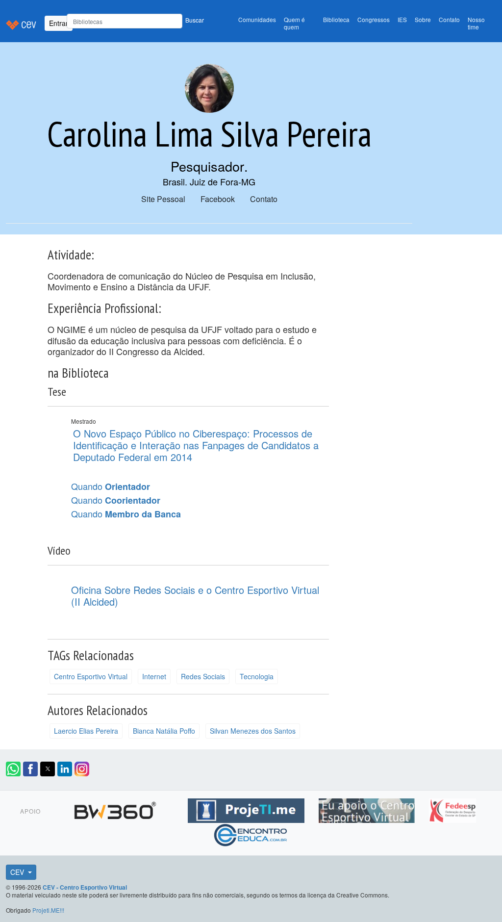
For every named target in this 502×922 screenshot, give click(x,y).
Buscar (194, 20)
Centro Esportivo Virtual (90, 676)
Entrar (58, 23)
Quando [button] (110, 486)
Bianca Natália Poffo (164, 731)
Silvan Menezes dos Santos (253, 731)
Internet (154, 676)
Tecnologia (257, 676)
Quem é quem (294, 23)
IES (402, 19)
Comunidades (257, 19)
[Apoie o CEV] (368, 809)
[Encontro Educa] (250, 833)
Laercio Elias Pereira (86, 731)
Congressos (373, 19)
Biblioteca (336, 19)
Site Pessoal (163, 199)
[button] (13, 769)
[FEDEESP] (452, 809)
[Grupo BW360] (116, 809)
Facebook (218, 199)
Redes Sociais (203, 676)
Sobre (423, 19)
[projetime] (247, 809)
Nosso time (476, 23)
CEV (18, 872)
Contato (449, 19)
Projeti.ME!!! (48, 910)
